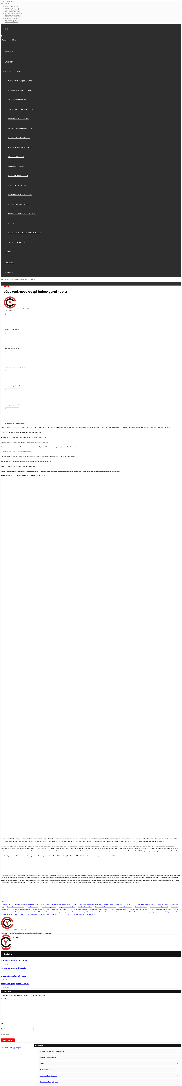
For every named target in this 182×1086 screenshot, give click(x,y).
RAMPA (11, 223)
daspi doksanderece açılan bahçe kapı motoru (117, 904)
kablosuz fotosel (32, 914)
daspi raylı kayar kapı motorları (66, 912)
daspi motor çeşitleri (141, 907)
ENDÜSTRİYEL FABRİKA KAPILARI (21, 128)
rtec (62, 914)
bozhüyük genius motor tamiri (13, 13)
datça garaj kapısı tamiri (12, 10)
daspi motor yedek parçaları (78, 909)
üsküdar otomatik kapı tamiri (14, 960)
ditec (176, 912)
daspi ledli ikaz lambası (85, 907)
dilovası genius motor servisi (13, 17)
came (74, 904)
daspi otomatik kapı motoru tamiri (161, 909)
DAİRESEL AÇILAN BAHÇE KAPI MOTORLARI (24, 233)
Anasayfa (3, 279)
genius (22, 914)
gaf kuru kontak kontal (11, 22)
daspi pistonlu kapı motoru (23, 912)
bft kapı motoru (6, 904)
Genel (9, 279)
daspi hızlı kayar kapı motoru (15, 907)
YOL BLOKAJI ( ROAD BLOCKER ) (20, 109)
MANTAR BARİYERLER (16, 166)
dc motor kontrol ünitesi (12, 20)
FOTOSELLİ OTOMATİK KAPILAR (20, 195)
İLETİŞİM (8, 252)
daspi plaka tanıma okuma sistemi (44, 912)
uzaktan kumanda (78, 914)
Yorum (3, 999)
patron (16, 937)
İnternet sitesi (5, 1035)
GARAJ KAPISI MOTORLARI (18, 176)
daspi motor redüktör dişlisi (41, 909)
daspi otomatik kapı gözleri (119, 909)
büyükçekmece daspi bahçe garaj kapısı (26, 904)
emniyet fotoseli (7, 914)
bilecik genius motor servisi (13, 15)
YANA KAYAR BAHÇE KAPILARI (20, 81)
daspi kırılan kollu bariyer (67, 907)
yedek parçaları (91, 914)
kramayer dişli (45, 914)
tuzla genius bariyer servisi (12, 11)
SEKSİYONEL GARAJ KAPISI (18, 119)
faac (16, 914)
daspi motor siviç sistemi (59, 909)
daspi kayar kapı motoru (49, 907)
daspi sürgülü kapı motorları (87, 912)
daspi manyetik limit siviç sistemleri (105, 907)
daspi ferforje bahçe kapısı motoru (144, 904)
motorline (55, 914)
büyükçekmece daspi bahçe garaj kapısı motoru (55, 904)
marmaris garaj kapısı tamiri (13, 8)
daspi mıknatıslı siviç (125, 907)
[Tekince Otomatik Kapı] (8, 40)
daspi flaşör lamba (163, 904)
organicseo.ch (27, 1045)
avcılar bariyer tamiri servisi (13, 968)
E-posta (3, 1029)
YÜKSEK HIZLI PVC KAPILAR (19, 138)
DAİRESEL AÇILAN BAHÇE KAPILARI (21, 90)
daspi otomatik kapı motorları (139, 909)
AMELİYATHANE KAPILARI (18, 185)
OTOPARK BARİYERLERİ (17, 100)
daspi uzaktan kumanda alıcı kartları (109, 912)
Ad (2, 1023)
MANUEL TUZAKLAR (16, 157)
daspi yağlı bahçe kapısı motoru (133, 912)
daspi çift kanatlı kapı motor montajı (90, 904)
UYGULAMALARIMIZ (12, 71)
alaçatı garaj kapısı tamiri (12, 6)
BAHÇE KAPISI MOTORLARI (18, 204)
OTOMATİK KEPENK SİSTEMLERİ (20, 147)
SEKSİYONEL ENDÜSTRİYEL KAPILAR (22, 214)
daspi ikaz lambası (33, 907)
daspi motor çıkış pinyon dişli (159, 907)
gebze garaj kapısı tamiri (12, 18)
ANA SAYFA (9, 62)
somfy (68, 914)
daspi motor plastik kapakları (21, 909)
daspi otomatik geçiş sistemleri (99, 909)
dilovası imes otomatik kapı (13, 976)
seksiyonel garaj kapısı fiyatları (15, 983)
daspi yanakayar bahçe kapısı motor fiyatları (159, 912)
